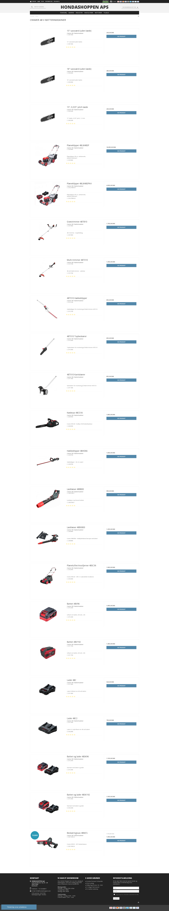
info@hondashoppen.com (43, 891)
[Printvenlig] (138, 16)
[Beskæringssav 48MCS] (47, 848)
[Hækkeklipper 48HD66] (47, 465)
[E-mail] (126, 891)
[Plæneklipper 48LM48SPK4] (47, 198)
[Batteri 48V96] (47, 618)
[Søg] (38, 6)
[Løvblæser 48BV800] (47, 542)
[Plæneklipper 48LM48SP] (47, 160)
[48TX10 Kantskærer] (47, 389)
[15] (47, 45)
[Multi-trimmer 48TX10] (47, 275)
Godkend (116, 898)
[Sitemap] (138, 902)
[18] (47, 84)
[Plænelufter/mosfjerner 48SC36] (47, 580)
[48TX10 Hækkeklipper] (47, 313)
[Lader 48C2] (47, 733)
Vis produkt (121, 36)
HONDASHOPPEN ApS (84, 7)
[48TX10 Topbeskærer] (47, 351)
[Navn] (126, 888)
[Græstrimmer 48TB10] (47, 236)
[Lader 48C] (47, 695)
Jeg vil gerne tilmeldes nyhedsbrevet (127, 894)
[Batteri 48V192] (47, 657)
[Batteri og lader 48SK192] (47, 809)
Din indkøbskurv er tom (129, 7)
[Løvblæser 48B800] (47, 504)
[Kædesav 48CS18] (47, 427)
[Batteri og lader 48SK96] (47, 771)
